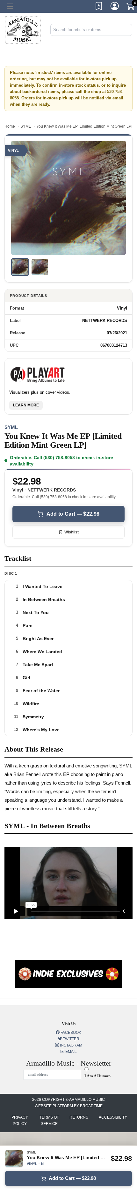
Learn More (26, 405)
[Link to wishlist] (99, 7)
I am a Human (97, 1076)
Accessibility (113, 1117)
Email (70, 1051)
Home (9, 126)
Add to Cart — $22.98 (73, 514)
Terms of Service (49, 1120)
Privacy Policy (19, 1120)
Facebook (70, 1032)
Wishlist (71, 532)
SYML (25, 126)
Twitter (70, 1039)
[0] (131, 7)
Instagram (70, 1045)
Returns (78, 1117)
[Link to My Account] (115, 7)
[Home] (23, 29)
